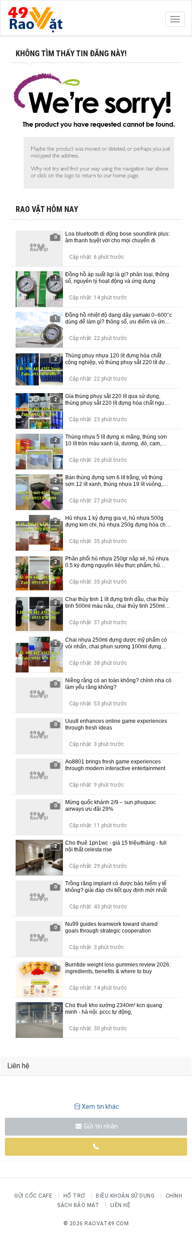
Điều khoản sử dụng (125, 1196)
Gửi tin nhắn (100, 1126)
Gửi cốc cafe (33, 1196)
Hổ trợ (74, 1196)
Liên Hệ (120, 1205)
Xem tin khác (100, 1106)
